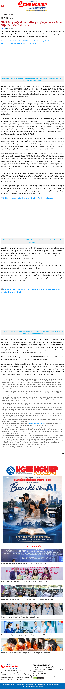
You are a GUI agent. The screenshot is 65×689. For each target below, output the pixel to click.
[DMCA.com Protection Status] (38, 678)
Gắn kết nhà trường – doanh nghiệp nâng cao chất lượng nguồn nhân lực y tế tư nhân (27, 635)
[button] (2, 6)
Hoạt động (12, 14)
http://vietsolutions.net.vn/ (37, 423)
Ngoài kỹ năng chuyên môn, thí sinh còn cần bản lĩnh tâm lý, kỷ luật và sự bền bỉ (25, 581)
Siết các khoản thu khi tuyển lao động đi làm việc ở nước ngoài (20, 617)
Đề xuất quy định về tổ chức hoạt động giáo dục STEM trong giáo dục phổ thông (25, 653)
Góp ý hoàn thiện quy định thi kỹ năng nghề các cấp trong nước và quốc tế (23, 563)
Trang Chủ (4, 14)
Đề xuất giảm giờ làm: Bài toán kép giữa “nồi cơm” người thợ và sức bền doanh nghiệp (27, 599)
